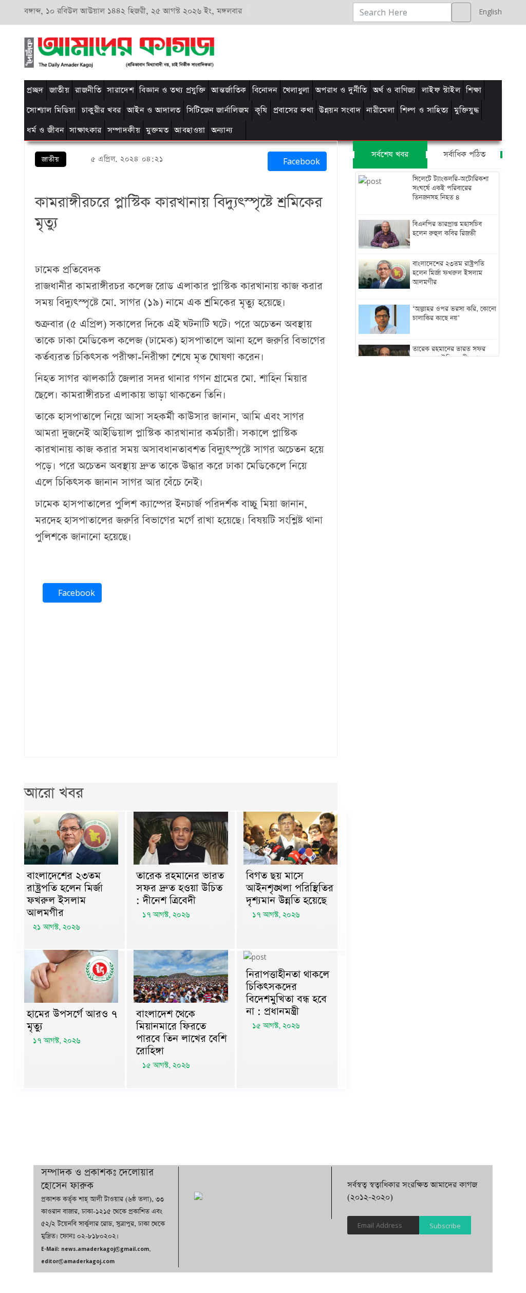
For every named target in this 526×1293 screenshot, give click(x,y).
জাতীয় (59, 90)
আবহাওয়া (189, 130)
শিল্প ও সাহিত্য (424, 110)
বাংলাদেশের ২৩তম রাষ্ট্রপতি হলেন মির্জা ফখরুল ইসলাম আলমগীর (65, 894)
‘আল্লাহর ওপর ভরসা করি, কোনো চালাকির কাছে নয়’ (454, 314)
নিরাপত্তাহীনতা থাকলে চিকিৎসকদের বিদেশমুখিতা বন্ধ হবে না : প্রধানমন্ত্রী (287, 993)
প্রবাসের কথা (293, 110)
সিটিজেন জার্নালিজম (217, 110)
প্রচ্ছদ (35, 90)
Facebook (300, 161)
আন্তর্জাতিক (229, 90)
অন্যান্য (222, 130)
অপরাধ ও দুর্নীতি (341, 90)
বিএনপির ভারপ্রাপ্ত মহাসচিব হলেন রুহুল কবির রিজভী (447, 229)
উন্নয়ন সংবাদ (340, 110)
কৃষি (261, 110)
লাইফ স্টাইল (441, 90)
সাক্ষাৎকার (85, 130)
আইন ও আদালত (154, 110)
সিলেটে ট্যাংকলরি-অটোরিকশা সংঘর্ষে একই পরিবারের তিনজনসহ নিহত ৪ (450, 188)
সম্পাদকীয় (124, 130)
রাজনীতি (88, 90)
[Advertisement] (331, 50)
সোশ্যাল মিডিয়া (51, 110)
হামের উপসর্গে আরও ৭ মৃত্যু (72, 1020)
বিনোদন (264, 90)
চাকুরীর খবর (101, 110)
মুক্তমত (157, 130)
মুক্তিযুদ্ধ (466, 110)
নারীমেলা (380, 110)
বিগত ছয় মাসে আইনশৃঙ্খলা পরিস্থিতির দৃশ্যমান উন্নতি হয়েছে (289, 888)
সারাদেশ (120, 90)
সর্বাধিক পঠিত (464, 154)
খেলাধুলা (296, 90)
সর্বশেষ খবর (389, 154)
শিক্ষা (473, 90)
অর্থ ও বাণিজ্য (394, 90)
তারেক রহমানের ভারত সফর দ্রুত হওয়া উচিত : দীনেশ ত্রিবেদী (180, 888)
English (488, 11)
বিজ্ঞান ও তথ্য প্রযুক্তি (172, 90)
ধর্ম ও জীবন (45, 130)
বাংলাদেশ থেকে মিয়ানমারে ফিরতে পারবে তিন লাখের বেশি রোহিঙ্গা (181, 1032)
